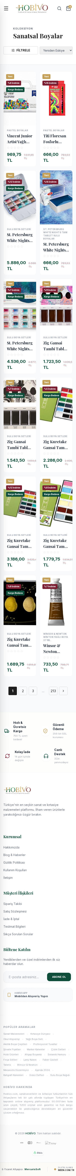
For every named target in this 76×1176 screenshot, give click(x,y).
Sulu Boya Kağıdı (60, 1075)
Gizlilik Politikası (14, 862)
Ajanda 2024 (44, 1070)
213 (53, 691)
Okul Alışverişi (13, 1039)
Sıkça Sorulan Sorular (18, 934)
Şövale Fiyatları (13, 1049)
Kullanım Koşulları (15, 870)
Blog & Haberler (14, 855)
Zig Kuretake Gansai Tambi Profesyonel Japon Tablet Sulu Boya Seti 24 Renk (19, 543)
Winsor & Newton (29, 1064)
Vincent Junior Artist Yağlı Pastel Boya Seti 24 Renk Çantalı (19, 139)
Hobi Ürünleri (12, 1054)
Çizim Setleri (60, 1049)
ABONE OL (59, 976)
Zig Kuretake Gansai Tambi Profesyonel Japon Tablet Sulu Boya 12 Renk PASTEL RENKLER (55, 543)
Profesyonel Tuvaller (47, 1044)
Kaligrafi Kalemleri (15, 1075)
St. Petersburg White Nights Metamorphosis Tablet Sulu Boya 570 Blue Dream (56, 247)
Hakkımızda (11, 847)
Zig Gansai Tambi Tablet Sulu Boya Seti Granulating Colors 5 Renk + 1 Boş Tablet (55, 346)
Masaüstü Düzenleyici (18, 1070)
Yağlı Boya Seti (36, 1039)
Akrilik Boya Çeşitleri (17, 1044)
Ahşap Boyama (35, 1054)
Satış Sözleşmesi (15, 911)
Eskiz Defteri (39, 1075)
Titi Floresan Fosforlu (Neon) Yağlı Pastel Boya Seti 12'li (54, 139)
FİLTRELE (23, 50)
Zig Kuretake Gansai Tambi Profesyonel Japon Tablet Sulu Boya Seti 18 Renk (55, 445)
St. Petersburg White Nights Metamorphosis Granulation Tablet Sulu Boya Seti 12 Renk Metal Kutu (20, 237)
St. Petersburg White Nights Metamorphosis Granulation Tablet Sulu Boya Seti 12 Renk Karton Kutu (20, 346)
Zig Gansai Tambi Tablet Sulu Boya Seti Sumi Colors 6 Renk (19, 445)
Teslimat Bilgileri (14, 926)
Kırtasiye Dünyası (42, 1033)
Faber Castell (52, 1059)
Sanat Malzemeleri (15, 1033)
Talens (9, 1064)
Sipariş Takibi (12, 904)
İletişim (8, 877)
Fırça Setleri (12, 1059)
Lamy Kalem (31, 1059)
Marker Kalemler (38, 1049)
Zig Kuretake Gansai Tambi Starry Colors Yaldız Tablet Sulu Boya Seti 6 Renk (19, 642)
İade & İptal (11, 919)
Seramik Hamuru (59, 1054)
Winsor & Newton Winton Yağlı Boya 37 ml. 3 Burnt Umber (55, 648)
